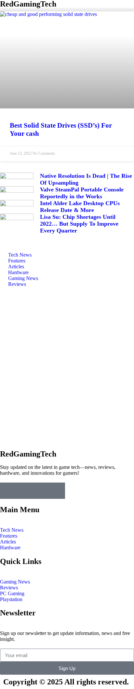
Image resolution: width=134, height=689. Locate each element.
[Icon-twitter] (24, 491)
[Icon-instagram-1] (41, 491)
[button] (67, 9)
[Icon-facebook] (8, 491)
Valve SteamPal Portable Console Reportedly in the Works (82, 193)
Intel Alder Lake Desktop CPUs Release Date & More (80, 206)
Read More (31, 416)
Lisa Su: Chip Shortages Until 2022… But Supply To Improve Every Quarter (79, 224)
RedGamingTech (28, 454)
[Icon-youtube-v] (57, 491)
